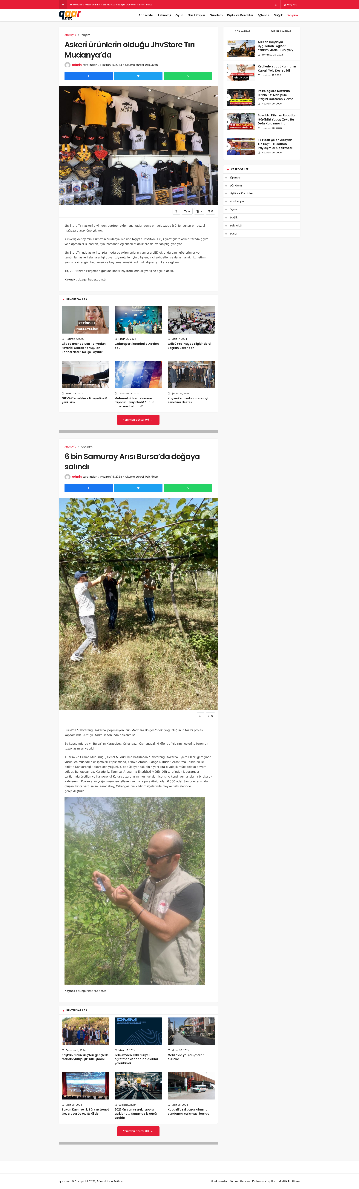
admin (77, 65)
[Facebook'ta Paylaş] (89, 76)
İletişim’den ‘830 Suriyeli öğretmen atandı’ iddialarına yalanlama (136, 1059)
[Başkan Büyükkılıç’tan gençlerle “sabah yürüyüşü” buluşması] (85, 1031)
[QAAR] (70, 15)
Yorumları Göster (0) (136, 420)
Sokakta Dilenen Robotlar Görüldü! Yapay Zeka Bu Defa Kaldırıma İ (107, 4)
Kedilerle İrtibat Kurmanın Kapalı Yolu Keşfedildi (277, 68)
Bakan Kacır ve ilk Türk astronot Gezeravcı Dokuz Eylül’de (85, 1112)
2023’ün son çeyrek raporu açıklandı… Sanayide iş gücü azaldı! (136, 1114)
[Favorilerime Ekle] (176, 211)
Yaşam (292, 15)
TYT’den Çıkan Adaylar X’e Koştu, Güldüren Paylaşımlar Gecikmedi (275, 144)
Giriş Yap (292, 4)
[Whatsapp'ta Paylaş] (188, 76)
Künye (233, 1181)
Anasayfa (146, 15)
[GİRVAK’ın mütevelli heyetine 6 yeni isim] (85, 374)
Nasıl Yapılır (196, 15)
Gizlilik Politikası (289, 1181)
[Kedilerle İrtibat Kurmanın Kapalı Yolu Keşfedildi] (241, 72)
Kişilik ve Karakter (240, 15)
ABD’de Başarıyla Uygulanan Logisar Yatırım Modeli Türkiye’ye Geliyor (276, 48)
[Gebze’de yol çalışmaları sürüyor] (191, 1031)
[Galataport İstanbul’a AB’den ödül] (138, 320)
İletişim (245, 1181)
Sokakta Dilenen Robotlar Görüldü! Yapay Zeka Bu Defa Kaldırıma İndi (277, 119)
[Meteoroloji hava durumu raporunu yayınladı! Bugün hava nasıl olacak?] (138, 374)
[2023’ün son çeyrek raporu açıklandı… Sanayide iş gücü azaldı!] (138, 1085)
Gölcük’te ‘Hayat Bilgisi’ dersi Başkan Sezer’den (189, 346)
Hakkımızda (219, 1181)
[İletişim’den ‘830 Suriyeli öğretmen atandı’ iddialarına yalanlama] (138, 1031)
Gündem (216, 15)
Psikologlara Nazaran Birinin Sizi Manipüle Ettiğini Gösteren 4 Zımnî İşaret (276, 97)
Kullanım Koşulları (264, 1181)
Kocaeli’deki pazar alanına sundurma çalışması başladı (189, 1112)
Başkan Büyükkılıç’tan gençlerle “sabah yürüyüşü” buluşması (85, 1057)
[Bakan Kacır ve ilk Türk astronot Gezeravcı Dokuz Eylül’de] (85, 1085)
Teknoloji (164, 15)
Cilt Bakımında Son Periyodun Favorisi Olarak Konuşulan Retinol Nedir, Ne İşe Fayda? (84, 348)
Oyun (179, 15)
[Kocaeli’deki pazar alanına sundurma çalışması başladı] (191, 1085)
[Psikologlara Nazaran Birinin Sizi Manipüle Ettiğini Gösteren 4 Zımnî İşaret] (241, 97)
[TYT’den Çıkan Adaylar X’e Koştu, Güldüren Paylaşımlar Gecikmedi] (241, 146)
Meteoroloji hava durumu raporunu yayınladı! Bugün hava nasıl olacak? (134, 402)
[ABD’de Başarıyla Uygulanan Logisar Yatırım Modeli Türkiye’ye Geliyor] (241, 48)
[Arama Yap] (276, 5)
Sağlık (278, 15)
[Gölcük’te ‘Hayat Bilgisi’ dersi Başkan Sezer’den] (191, 320)
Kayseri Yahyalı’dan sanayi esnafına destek (188, 400)
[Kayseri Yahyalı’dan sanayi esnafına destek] (191, 374)
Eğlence (263, 15)
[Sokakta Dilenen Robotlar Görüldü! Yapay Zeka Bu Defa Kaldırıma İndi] (241, 121)
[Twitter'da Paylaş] (138, 76)
